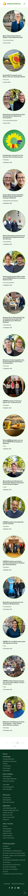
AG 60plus (5, 846)
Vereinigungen (7, 831)
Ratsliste (15, 120)
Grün (5, 40)
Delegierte (6, 819)
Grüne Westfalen (7, 789)
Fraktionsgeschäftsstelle (9, 778)
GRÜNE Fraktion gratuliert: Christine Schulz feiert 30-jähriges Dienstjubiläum (14, 562)
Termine (5, 826)
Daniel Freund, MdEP (9, 817)
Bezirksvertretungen (8, 781)
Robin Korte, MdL (8, 815)
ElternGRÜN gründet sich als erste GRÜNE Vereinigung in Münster (13, 441)
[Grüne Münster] (13, 3)
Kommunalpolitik (7, 835)
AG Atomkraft (6, 848)
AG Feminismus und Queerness (11, 864)
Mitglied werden (7, 833)
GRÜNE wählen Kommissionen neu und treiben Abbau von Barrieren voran (14, 682)
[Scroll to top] (24, 892)
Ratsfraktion (6, 159)
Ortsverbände (6, 766)
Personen (6, 795)
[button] (24, 3)
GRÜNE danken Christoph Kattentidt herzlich (13, 522)
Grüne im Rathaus (8, 774)
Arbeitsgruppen (7, 828)
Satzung (5, 763)
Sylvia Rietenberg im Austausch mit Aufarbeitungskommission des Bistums (14, 237)
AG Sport (5, 871)
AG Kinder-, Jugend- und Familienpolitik (14, 855)
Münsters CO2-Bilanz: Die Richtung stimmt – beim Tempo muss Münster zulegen (14, 723)
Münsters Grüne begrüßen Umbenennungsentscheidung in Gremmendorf (14, 361)
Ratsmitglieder (7, 776)
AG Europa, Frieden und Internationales (14, 853)
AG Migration (6, 857)
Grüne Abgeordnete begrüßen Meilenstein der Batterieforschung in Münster (13, 196)
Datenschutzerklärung (18, 883)
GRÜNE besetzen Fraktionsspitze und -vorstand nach (12, 401)
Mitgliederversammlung (9, 761)
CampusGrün (6, 770)
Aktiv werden (8, 823)
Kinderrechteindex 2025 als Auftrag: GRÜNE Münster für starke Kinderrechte (14, 278)
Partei (7, 79)
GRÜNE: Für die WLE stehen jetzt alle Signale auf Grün (14, 642)
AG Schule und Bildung (9, 867)
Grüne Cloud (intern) (8, 838)
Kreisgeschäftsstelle (8, 759)
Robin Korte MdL (7, 200)
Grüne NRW (6, 784)
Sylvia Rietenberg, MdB (9, 808)
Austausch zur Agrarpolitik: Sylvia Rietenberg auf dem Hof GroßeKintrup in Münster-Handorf (14, 320)
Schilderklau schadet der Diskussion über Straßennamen (13, 156)
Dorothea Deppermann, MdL (11, 810)
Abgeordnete (6, 806)
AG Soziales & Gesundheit (10, 869)
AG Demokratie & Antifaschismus (12, 851)
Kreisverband (6, 756)
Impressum (7, 883)
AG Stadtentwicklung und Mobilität (13, 874)
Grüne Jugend (6, 768)
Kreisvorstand (6, 797)
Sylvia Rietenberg (9, 40)
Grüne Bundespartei (8, 787)
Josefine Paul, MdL (8, 812)
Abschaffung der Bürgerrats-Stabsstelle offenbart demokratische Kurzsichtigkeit (13, 482)
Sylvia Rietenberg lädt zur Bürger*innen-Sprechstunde (13, 36)
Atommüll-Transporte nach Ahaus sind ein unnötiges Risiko (14, 76)
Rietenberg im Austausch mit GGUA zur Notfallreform (13, 603)
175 (14, 746)
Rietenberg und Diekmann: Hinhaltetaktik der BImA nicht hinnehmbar (14, 116)
